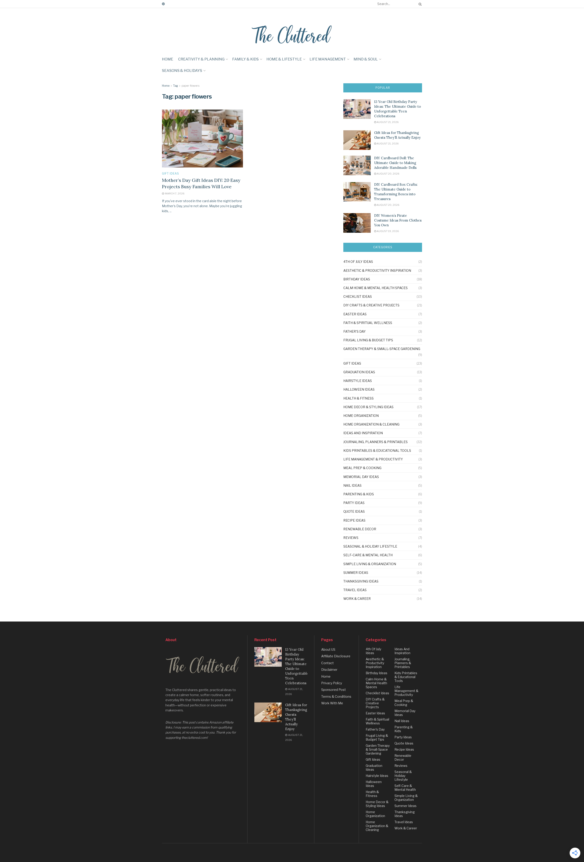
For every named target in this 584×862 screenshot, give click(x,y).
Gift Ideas (170, 173)
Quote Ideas (354, 511)
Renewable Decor (359, 529)
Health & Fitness (358, 398)
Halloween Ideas (359, 389)
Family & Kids (245, 59)
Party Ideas (354, 503)
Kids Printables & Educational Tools (377, 450)
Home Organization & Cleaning (371, 424)
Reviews (350, 538)
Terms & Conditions (336, 696)
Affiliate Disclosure (335, 656)
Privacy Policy (331, 683)
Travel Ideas (355, 590)
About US (328, 649)
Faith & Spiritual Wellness (367, 323)
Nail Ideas (352, 485)
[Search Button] (419, 4)
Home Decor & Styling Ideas (368, 407)
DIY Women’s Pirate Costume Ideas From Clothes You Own (398, 220)
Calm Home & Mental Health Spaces (375, 288)
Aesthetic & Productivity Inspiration (377, 270)
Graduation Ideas (359, 372)
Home (167, 59)
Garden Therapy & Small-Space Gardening (381, 349)
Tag (175, 85)
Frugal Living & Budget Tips (368, 340)
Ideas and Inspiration (363, 433)
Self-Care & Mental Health (368, 555)
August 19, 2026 (387, 231)
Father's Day (354, 331)
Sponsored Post (333, 690)
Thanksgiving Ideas (360, 581)
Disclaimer (329, 669)
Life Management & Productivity (373, 459)
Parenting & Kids (358, 494)
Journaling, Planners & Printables (375, 442)
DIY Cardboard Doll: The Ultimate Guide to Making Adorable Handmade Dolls (395, 163)
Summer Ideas (355, 573)
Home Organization (361, 416)
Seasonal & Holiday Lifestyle (370, 546)
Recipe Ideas (354, 520)
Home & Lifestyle (284, 59)
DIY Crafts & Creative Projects (371, 305)
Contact (327, 663)
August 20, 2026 (387, 173)
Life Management (328, 59)
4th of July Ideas (358, 262)
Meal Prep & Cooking (362, 468)
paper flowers (190, 85)
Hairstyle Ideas (357, 381)
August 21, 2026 (387, 122)
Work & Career (357, 599)
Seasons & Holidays (182, 70)
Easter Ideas (355, 314)
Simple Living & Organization (369, 564)
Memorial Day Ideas (361, 477)
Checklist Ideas (357, 296)
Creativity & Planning (201, 59)
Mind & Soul (366, 59)
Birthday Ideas (356, 279)
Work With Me (332, 703)
